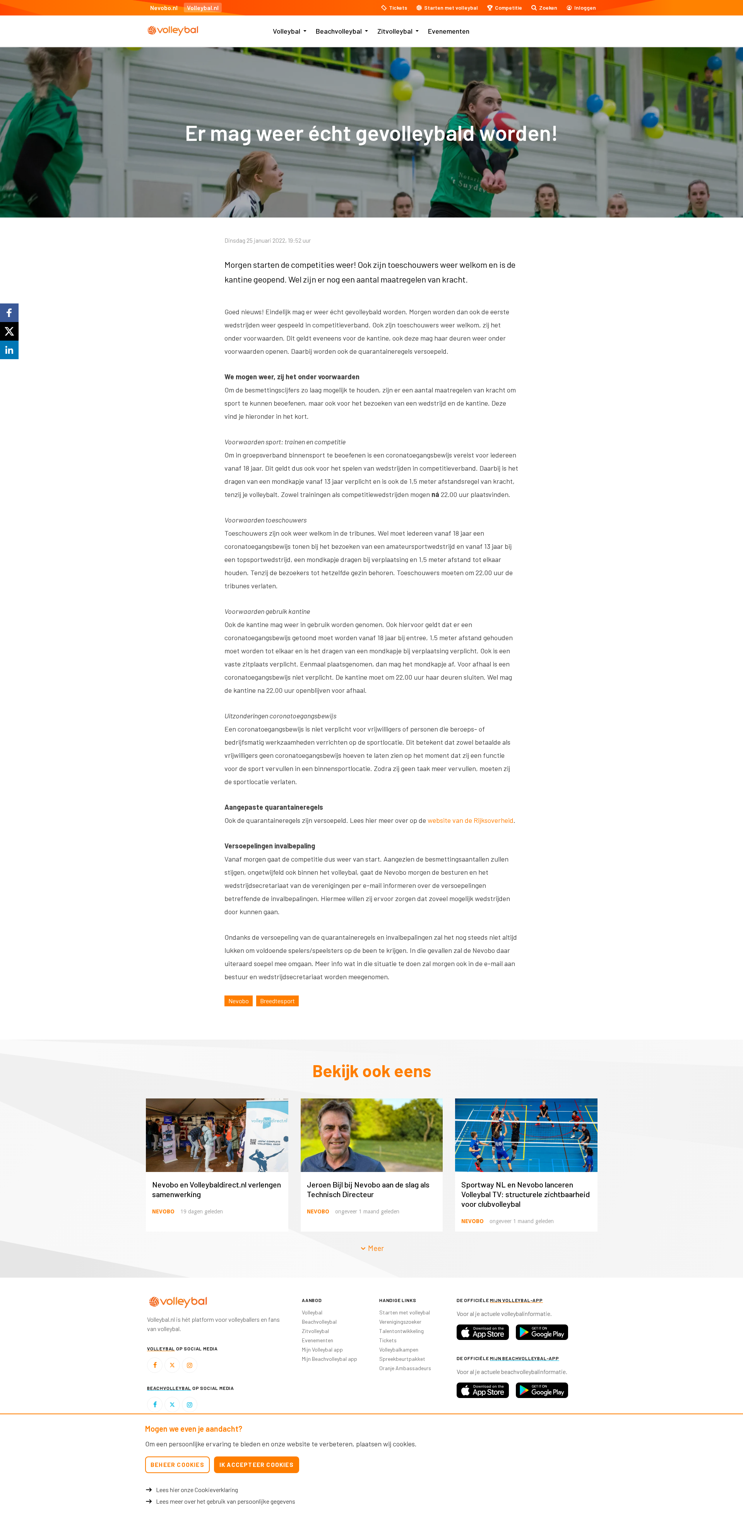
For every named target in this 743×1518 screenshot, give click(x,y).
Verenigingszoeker (400, 1321)
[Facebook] (155, 1365)
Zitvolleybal (395, 31)
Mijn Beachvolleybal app (329, 1358)
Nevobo (238, 1000)
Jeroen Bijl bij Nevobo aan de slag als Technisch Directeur (368, 1189)
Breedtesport (277, 1000)
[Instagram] (189, 1365)
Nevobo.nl (164, 7)
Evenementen (448, 31)
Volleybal (286, 31)
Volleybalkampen (398, 1349)
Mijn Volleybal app (322, 1349)
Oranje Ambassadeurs (405, 1368)
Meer (375, 1248)
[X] (172, 1365)
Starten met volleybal (404, 1312)
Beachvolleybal (339, 31)
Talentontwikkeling (401, 1331)
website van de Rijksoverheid (471, 820)
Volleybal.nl (203, 7)
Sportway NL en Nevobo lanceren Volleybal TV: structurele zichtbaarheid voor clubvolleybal (525, 1194)
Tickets (388, 1340)
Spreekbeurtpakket (402, 1358)
